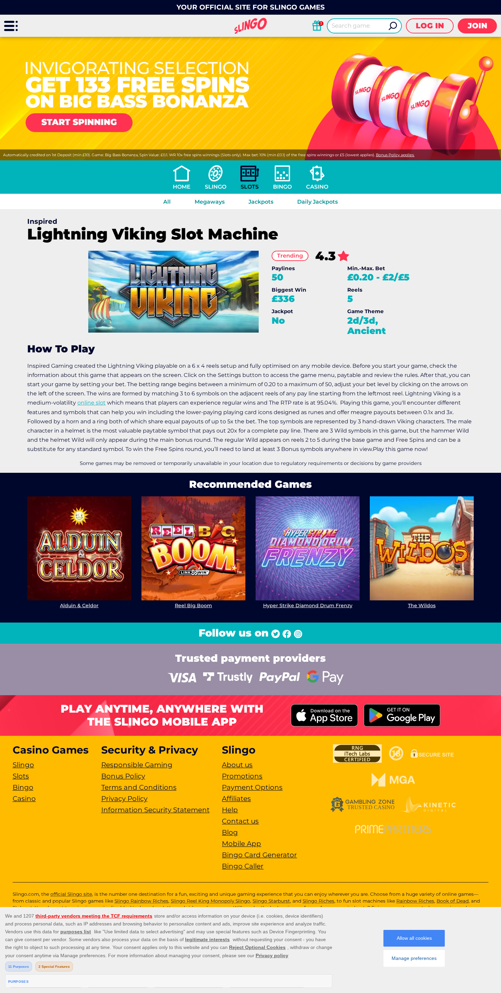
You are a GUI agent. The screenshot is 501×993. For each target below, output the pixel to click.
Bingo (282, 187)
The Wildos (422, 605)
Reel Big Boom (193, 605)
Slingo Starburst (271, 901)
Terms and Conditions (139, 787)
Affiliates (236, 798)
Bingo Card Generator (259, 855)
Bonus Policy (123, 776)
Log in (430, 25)
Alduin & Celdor (79, 605)
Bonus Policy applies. (395, 154)
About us (237, 765)
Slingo (215, 187)
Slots (250, 187)
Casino (317, 187)
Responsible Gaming (136, 765)
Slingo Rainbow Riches (141, 901)
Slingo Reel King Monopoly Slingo (210, 901)
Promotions (242, 776)
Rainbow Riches (415, 901)
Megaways (210, 202)
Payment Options (252, 787)
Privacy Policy (124, 798)
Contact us (240, 821)
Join (477, 25)
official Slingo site (71, 894)
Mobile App (241, 843)
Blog (230, 832)
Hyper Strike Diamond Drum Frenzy (307, 605)
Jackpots (260, 202)
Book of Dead (453, 901)
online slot (91, 402)
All (167, 202)
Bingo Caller (242, 866)
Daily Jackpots (317, 202)
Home (182, 187)
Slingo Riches (318, 901)
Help (230, 810)
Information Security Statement (155, 810)
